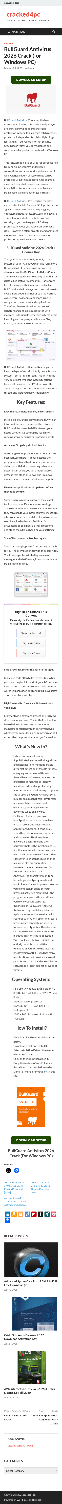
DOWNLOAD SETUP (31, 80)
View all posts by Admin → (22, 1445)
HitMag (37, 1499)
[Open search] (53, 32)
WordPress (22, 1499)
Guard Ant (15, 200)
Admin (30, 68)
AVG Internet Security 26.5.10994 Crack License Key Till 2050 (29, 1390)
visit (47, 1071)
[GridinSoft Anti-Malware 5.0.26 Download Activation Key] (31, 1314)
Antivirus (9, 43)
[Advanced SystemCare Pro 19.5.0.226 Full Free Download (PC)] (31, 1260)
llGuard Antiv (15, 120)
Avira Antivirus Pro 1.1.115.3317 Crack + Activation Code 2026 (15, 1201)
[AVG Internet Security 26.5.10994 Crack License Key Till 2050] (31, 1368)
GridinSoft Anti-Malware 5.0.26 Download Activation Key (24, 1337)
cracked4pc (23, 14)
